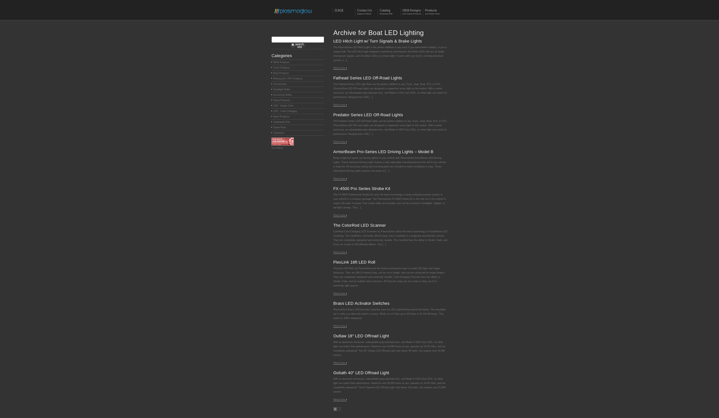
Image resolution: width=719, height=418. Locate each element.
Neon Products (281, 116)
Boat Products (281, 73)
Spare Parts (279, 127)
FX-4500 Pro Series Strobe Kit (361, 188)
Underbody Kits (281, 122)
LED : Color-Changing (285, 111)
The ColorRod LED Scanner (359, 225)
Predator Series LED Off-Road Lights (368, 115)
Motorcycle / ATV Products (288, 78)
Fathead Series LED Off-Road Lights (367, 78)
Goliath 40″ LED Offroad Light (361, 372)
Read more (339, 67)
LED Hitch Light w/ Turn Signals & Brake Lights (377, 41)
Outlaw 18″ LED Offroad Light (361, 336)
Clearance (278, 132)
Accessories (280, 84)
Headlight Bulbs (281, 89)
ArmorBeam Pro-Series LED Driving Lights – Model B (383, 151)
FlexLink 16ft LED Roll (354, 262)
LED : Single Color (283, 105)
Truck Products (281, 67)
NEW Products (281, 62)
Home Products (281, 100)
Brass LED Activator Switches (361, 303)
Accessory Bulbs (282, 94)
